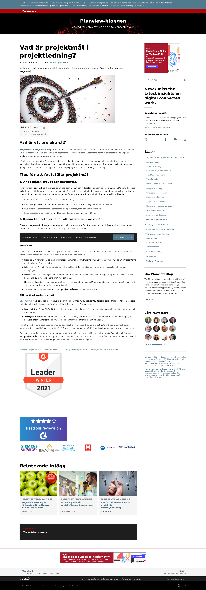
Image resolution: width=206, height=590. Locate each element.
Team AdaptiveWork (58, 62)
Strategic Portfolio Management (158, 184)
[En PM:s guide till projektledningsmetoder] (78, 483)
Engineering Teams (154, 243)
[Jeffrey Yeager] (172, 332)
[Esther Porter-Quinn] (165, 323)
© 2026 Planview (26, 586)
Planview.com (29, 11)
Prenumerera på (176, 579)
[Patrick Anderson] (165, 340)
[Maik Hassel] (157, 332)
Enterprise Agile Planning (155, 202)
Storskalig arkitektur (155, 197)
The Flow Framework (155, 175)
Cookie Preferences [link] (76, 586)
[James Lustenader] (148, 323)
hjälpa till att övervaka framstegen (119, 161)
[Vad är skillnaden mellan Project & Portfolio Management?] (118, 483)
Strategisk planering (153, 189)
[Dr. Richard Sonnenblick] (172, 340)
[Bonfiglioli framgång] (127, 448)
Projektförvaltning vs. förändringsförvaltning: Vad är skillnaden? (36, 503)
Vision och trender (152, 162)
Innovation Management (156, 193)
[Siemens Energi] (29, 448)
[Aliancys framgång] (107, 448)
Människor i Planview (153, 261)
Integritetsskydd (60, 586)
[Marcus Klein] (148, 340)
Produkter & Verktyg (153, 251)
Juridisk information (43, 586)
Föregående (40, 572)
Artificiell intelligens (155, 166)
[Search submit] (185, 80)
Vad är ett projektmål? (31, 131)
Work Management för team (156, 234)
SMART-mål (48, 254)
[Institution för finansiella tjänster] (68, 448)
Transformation (153, 179)
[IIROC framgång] (49, 448)
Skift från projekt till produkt (158, 171)
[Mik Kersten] (148, 332)
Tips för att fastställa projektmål (34, 134)
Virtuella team (152, 247)
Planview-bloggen (103, 21)
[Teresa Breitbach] (157, 323)
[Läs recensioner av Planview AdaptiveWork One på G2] (78, 429)
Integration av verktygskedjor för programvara (164, 157)
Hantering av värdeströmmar (156, 215)
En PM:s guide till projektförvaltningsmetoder (77, 502)
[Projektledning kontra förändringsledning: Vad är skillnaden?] (38, 483)
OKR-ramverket (27, 300)
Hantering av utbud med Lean (159, 206)
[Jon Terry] (165, 332)
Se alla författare (153, 345)
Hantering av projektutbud (155, 220)
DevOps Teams (153, 238)
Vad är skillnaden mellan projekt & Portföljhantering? (115, 503)
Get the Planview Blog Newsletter (157, 127)
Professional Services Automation (159, 229)
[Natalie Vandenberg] (157, 340)
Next (173, 572)
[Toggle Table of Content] (43, 128)
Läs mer (149, 300)
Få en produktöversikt (124, 237)
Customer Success (152, 256)
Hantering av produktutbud (156, 225)
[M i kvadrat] (88, 448)
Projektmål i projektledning (36, 149)
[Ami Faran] (172, 323)
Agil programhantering (156, 210)
